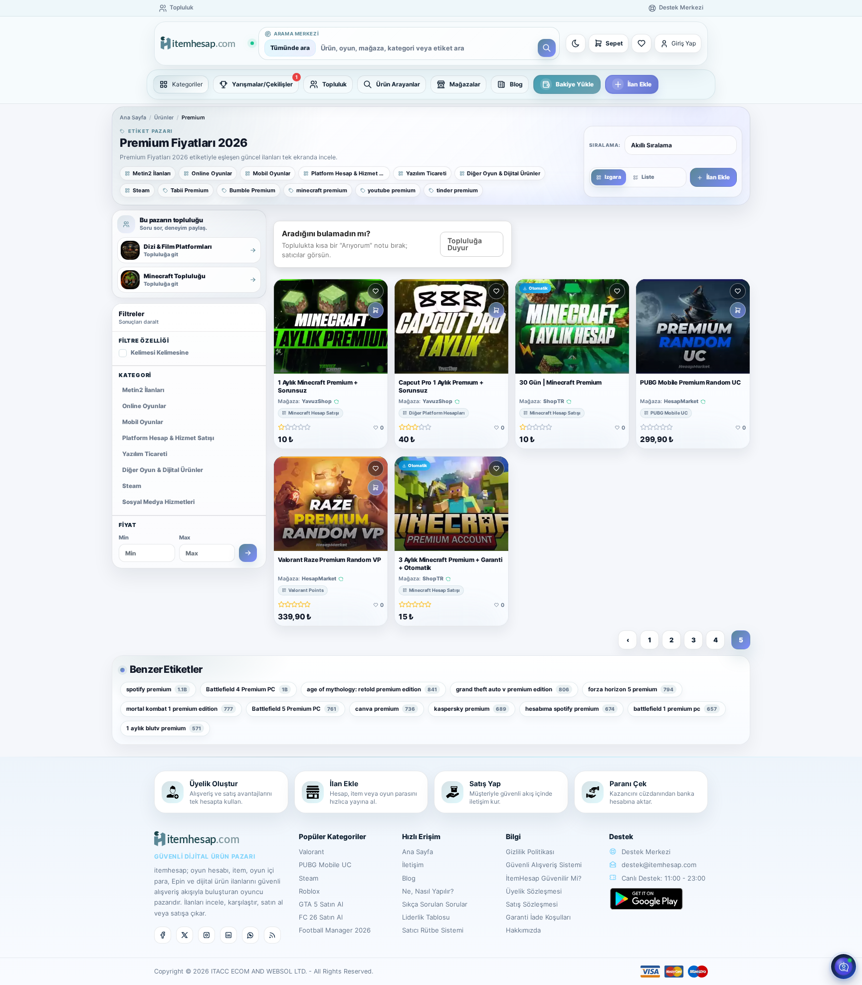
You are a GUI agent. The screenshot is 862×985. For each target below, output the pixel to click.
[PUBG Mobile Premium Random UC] (693, 326)
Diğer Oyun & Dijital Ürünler (162, 470)
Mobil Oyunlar (142, 422)
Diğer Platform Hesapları (437, 413)
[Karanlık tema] (576, 43)
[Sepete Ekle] (376, 310)
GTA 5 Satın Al (321, 904)
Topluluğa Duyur (464, 244)
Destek (621, 836)
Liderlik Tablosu (426, 917)
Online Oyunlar (144, 406)
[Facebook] (162, 935)
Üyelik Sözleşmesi (534, 891)
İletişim (413, 865)
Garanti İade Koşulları (538, 917)
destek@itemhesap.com (659, 865)
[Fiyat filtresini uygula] (248, 553)
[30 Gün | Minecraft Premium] (572, 326)
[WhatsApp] (250, 935)
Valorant (311, 852)
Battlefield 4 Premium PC (247, 689)
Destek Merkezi (645, 852)
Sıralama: (605, 145)
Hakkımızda (523, 930)
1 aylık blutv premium (163, 728)
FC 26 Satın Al (321, 917)
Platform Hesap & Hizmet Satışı (168, 438)
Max (184, 537)
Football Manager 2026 (335, 930)
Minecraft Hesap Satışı (313, 413)
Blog (409, 878)
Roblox (309, 891)
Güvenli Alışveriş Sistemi (544, 865)
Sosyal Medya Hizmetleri (158, 501)
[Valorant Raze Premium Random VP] (331, 504)
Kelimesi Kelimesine (160, 352)
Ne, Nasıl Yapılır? (428, 891)
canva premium (385, 708)
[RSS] (272, 935)
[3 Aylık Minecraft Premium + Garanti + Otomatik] (451, 504)
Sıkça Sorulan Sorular (434, 904)
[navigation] (431, 84)
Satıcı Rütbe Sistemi (432, 930)
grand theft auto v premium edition (512, 689)
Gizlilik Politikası (530, 852)
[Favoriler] (641, 43)
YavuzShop (317, 402)
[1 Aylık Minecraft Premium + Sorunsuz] (331, 326)
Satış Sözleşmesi (532, 904)
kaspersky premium (470, 708)
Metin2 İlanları (143, 390)
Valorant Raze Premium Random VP (329, 560)
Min (124, 537)
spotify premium (156, 689)
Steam (131, 486)
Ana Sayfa (133, 117)
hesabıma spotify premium (570, 708)
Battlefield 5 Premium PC (294, 708)
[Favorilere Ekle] (376, 291)
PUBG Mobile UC (669, 413)
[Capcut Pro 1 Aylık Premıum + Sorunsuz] (451, 326)
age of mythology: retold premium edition (372, 689)
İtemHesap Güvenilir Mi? (544, 878)
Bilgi (513, 836)
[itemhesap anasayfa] (207, 43)
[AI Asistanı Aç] (843, 966)
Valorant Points (306, 590)
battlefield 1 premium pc (675, 708)
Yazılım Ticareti (144, 454)
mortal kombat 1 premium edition (179, 708)
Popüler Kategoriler (332, 836)
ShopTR (553, 402)
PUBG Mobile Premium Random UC (690, 382)
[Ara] (547, 48)
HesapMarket (681, 402)
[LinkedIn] (228, 935)
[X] (184, 935)
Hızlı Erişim (421, 836)
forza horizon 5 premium (630, 689)
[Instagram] (206, 935)
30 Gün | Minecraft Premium (560, 382)
